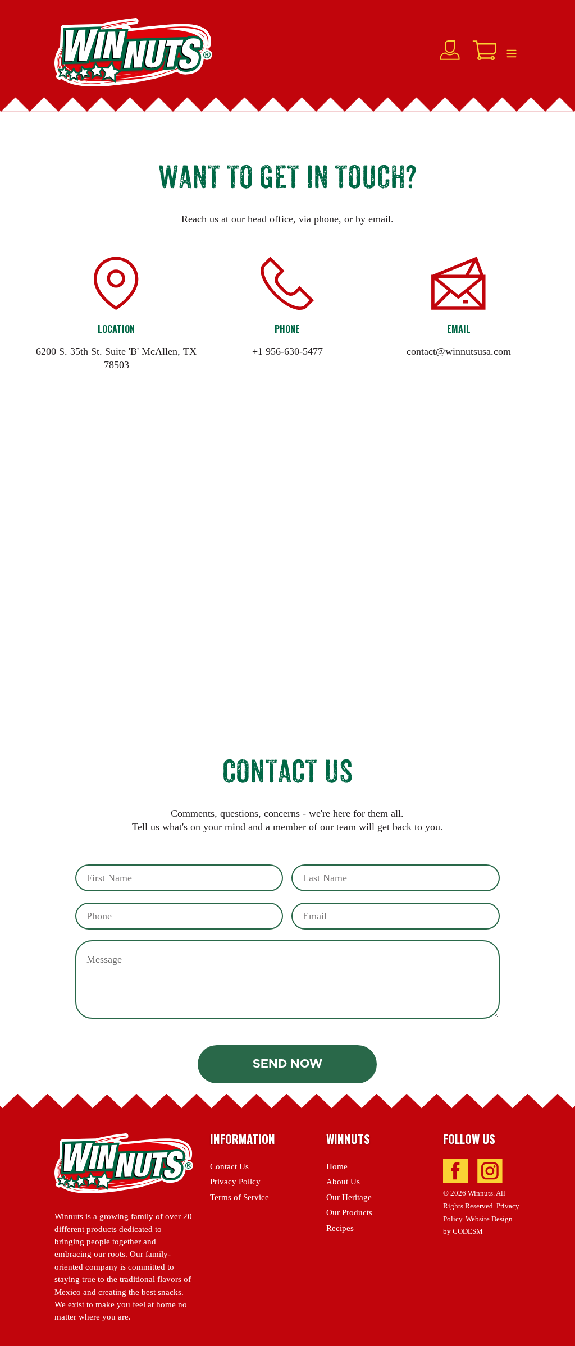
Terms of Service (239, 1197)
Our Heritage (349, 1197)
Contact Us (229, 1166)
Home (337, 1166)
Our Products (349, 1212)
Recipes (340, 1228)
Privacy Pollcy (235, 1181)
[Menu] (512, 52)
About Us (343, 1181)
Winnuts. (481, 1193)
